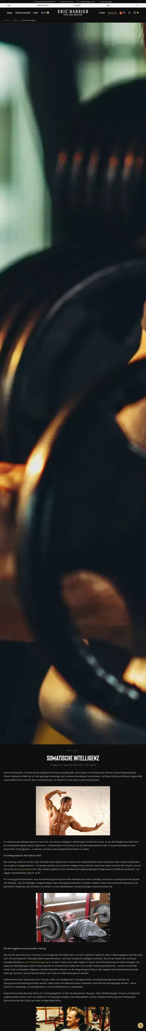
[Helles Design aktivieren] (137, 5)
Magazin (112, 13)
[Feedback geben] (140, 1025)
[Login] (129, 12)
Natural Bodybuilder (27, 869)
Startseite (7, 20)
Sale (44, 12)
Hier (55, 780)
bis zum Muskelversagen (34, 962)
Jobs (108, 5)
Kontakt (77, 5)
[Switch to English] (124, 13)
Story (102, 13)
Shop (9, 5)
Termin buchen (42, 5)
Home (10, 13)
